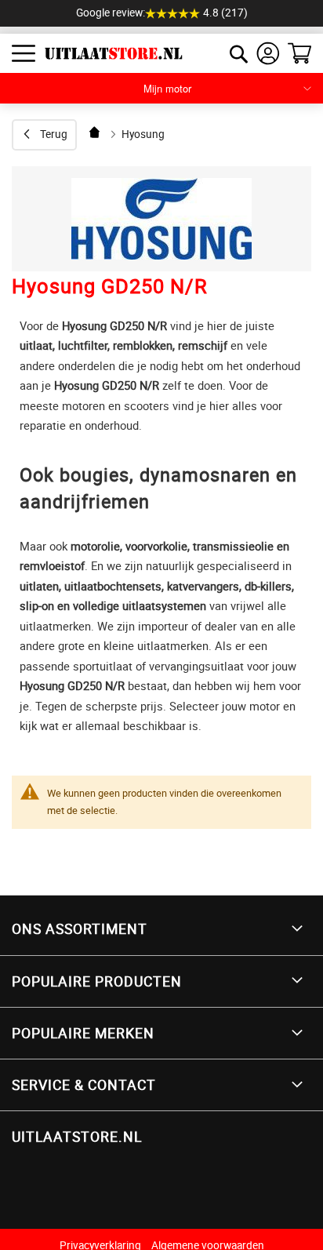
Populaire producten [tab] (97, 981)
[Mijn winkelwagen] (299, 53)
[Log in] (268, 53)
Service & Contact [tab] (84, 1084)
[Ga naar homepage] (96, 132)
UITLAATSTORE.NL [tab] (77, 1136)
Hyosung (143, 134)
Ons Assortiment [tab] (79, 928)
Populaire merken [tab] (83, 1032)
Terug (53, 134)
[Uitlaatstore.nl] (107, 53)
